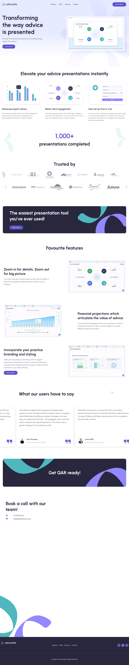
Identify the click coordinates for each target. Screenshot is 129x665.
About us (67, 4)
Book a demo (119, 4)
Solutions (53, 4)
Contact (75, 4)
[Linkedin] (126, 645)
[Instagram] (122, 645)
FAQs (60, 4)
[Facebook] (118, 645)
